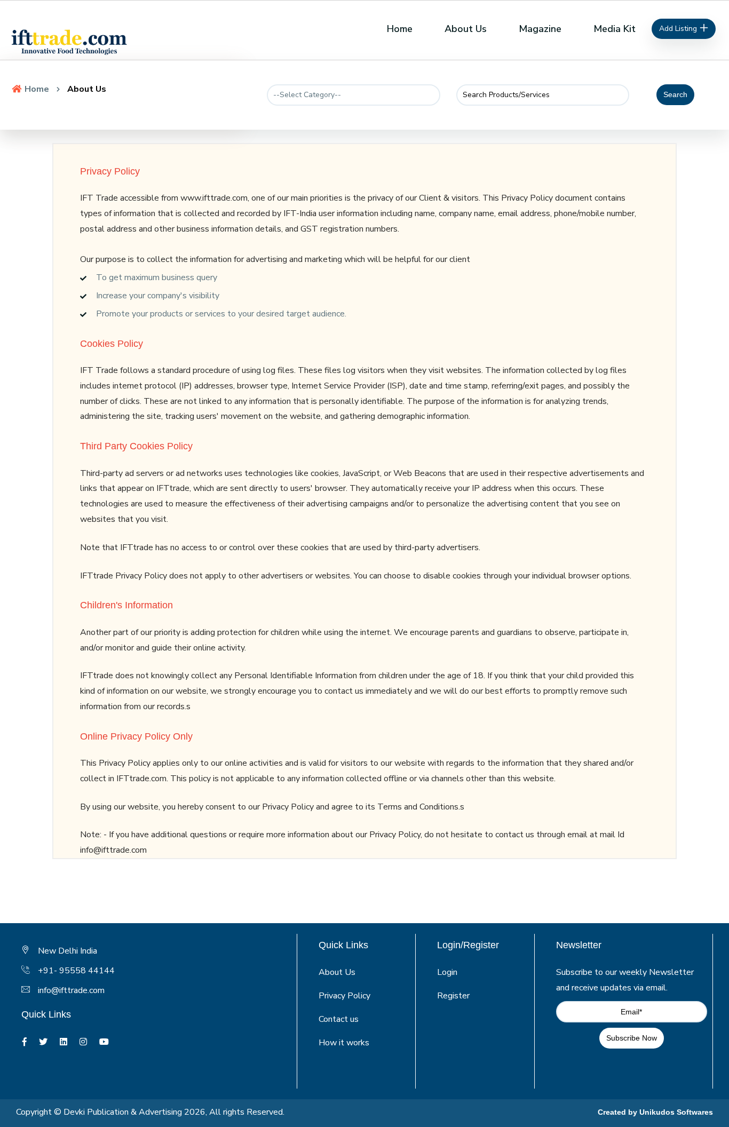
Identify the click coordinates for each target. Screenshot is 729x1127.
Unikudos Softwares (676, 1112)
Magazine (540, 28)
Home (400, 28)
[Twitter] (43, 1042)
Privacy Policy (344, 996)
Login (447, 972)
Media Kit (614, 28)
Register (453, 996)
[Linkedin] (63, 1042)
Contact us (339, 1019)
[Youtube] (104, 1042)
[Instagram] (83, 1042)
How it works (344, 1043)
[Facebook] (24, 1042)
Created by (618, 1112)
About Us (466, 28)
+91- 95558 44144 (76, 971)
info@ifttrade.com (71, 990)
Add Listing (679, 28)
